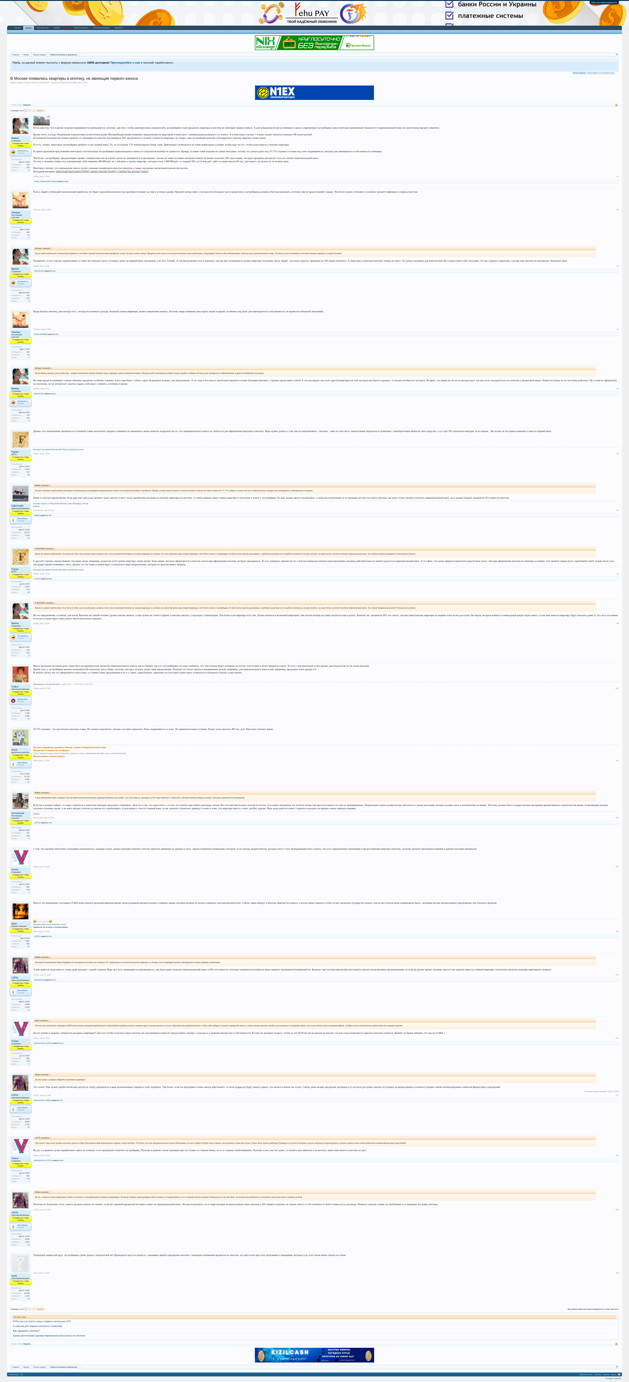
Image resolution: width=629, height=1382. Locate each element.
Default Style (14, 1374)
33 (28, 538)
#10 (617, 688)
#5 (618, 389)
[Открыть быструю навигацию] (617, 55)
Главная (17, 28)
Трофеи (56, 28)
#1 (618, 176)
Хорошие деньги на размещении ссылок (49, 924)
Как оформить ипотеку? (26, 1331)
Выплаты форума (579, 73)
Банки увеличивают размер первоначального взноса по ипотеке (49, 1335)
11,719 (26, 776)
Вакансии (119, 28)
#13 (617, 867)
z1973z (37, 579)
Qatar (35, 931)
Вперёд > (40, 111)
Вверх (613, 1374)
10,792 (26, 1293)
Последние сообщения (19, 32)
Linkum (36, 506)
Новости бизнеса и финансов (36, 83)
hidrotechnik (45, 181)
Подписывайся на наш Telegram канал (600, 73)
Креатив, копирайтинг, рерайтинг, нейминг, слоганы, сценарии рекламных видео (69, 747)
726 (28, 165)
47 (28, 946)
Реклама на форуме (101, 28)
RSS (619, 1374)
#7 (618, 510)
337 (28, 833)
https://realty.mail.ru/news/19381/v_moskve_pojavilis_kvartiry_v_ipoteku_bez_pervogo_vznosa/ (102, 171)
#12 (617, 818)
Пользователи (42, 28)
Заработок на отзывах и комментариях (50, 927)
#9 (618, 623)
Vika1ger (15, 212)
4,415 (27, 469)
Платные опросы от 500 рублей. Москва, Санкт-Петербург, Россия (60, 503)
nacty (14, 1276)
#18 (617, 1155)
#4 (618, 329)
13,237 (26, 532)
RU (21, 1374)
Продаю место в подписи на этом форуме (51, 750)
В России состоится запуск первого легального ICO (42, 1321)
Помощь (597, 1374)
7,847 (27, 941)
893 (28, 887)
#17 (617, 1095)
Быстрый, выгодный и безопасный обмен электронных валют (58, 449)
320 (28, 232)
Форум (29, 28)
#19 (617, 1210)
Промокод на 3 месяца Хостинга (46, 684)
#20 (617, 1273)
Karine (36, 181)
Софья (15, 686)
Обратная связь (586, 1374)
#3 (618, 266)
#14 (617, 931)
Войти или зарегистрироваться (604, 2)
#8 (618, 574)
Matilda (74, 83)
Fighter (15, 452)
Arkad (54, 181)
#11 (617, 761)
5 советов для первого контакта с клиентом (37, 1326)
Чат (67, 27)
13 (28, 1010)
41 (28, 782)
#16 (617, 1038)
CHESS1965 (17, 506)
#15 (617, 975)
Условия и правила (613, 1378)
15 (28, 719)
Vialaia (14, 869)
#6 (618, 454)
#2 (618, 210)
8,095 (27, 1004)
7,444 (27, 713)
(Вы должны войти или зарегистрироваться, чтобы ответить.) (593, 1309)
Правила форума (81, 28)
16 (28, 475)
